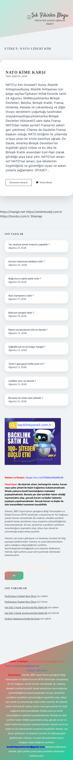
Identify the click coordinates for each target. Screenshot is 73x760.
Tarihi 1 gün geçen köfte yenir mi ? (26, 363)
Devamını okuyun (21, 183)
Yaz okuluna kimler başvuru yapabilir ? (29, 244)
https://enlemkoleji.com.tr (44, 212)
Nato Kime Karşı (26, 72)
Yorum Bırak (45, 182)
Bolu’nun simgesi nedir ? (21, 312)
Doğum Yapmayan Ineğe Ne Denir (22, 618)
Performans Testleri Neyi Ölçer (20, 596)
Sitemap (36, 216)
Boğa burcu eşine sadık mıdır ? (24, 278)
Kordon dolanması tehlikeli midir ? (26, 261)
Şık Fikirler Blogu (49, 15)
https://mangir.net (12, 212)
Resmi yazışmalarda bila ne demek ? (28, 329)
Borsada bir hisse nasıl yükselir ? (25, 397)
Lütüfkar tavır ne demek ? (22, 380)
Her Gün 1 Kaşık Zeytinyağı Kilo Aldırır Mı (26, 607)
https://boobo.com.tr (15, 216)
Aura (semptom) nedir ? (21, 295)
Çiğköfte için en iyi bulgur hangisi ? (26, 346)
